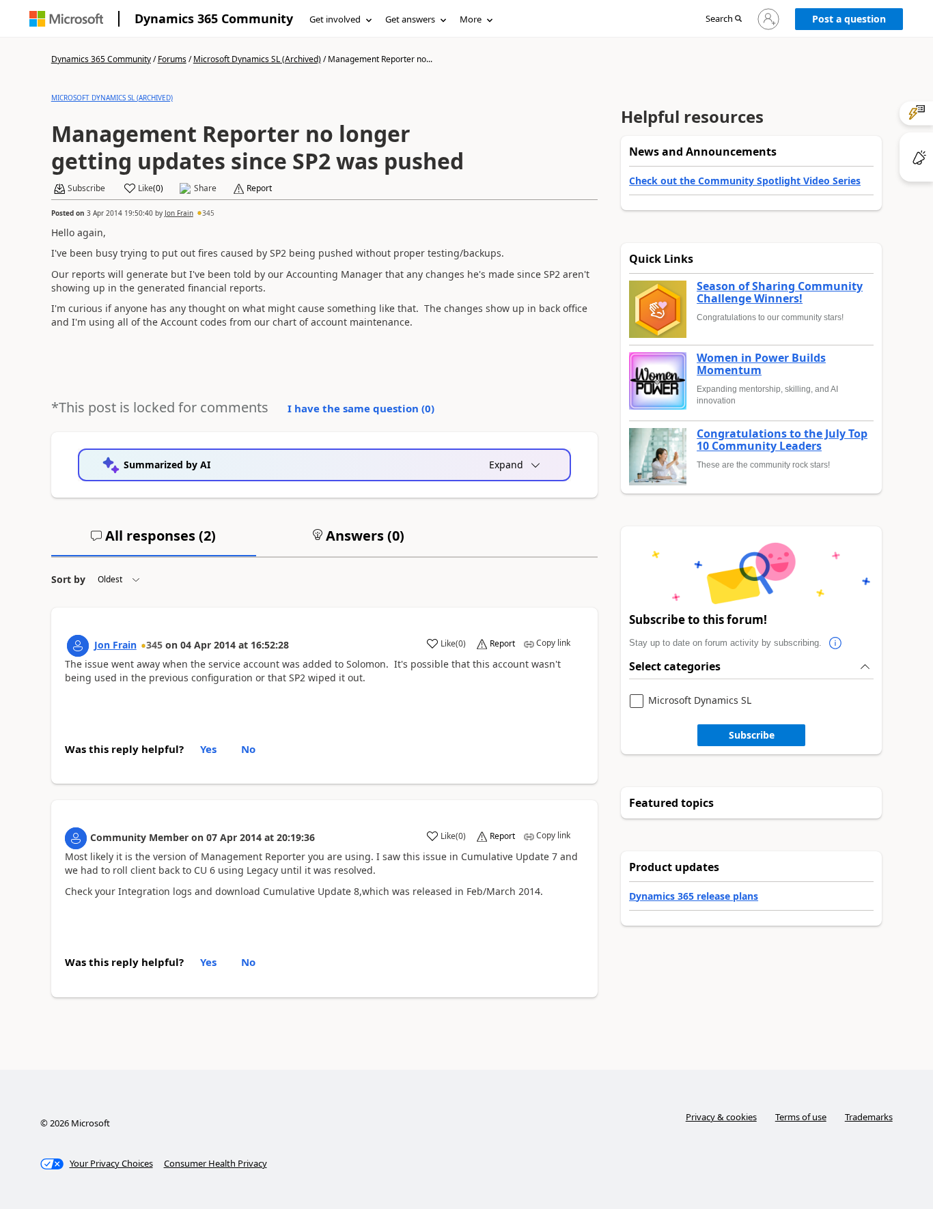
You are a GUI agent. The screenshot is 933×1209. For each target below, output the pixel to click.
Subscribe (752, 734)
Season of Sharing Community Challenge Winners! (780, 292)
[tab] (153, 541)
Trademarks (869, 1117)
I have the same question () (361, 408)
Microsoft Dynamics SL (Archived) (257, 59)
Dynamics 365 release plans (693, 896)
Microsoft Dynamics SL (699, 701)
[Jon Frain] (78, 646)
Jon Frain (179, 213)
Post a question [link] (849, 18)
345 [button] (208, 213)
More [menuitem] (471, 19)
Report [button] (259, 188)
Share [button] (205, 188)
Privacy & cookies (721, 1117)
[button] (723, 19)
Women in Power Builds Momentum (761, 364)
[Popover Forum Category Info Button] (835, 643)
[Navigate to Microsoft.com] (66, 19)
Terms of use (800, 1117)
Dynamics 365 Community (214, 18)
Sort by (68, 579)
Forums (172, 59)
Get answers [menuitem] (410, 19)
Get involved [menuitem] (335, 19)
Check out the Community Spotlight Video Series (745, 180)
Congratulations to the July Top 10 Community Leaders (782, 440)
